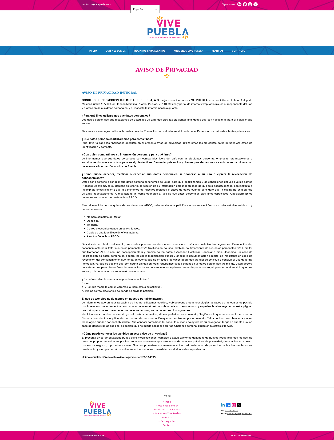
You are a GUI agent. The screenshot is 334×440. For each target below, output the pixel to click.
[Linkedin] (223, 405)
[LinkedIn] (239, 4)
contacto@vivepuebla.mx (234, 205)
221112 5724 (231, 410)
